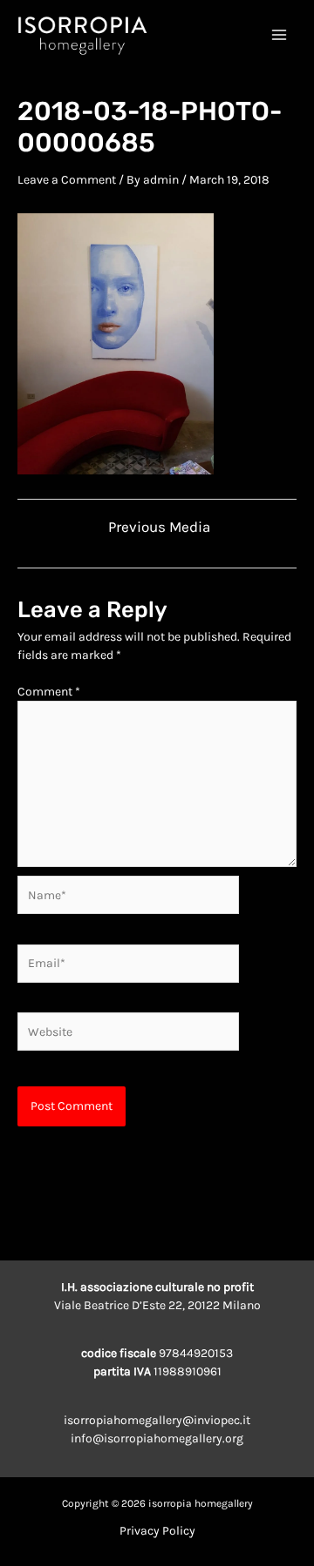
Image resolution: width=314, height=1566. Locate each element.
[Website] (128, 1034)
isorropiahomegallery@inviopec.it (157, 1420)
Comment (48, 691)
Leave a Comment (66, 179)
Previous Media (159, 527)
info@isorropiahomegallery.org (157, 1438)
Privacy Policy (157, 1530)
